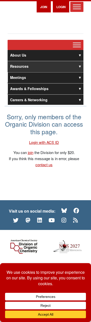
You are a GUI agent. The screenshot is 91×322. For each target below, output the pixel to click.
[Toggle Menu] (77, 6)
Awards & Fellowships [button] (29, 88)
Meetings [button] (18, 77)
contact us (44, 164)
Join (43, 7)
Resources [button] (19, 66)
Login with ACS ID (44, 142)
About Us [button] (18, 55)
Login (61, 7)
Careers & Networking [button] (29, 99)
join (30, 152)
